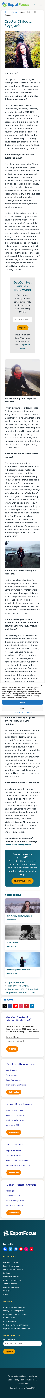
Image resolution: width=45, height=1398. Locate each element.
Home (7, 12)
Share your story (22, 881)
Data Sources (22, 1383)
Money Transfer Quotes (13, 1310)
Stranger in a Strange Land (18, 844)
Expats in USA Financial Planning (16, 1328)
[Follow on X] (5, 1006)
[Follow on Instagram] (21, 1006)
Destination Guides (11, 1262)
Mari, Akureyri (13, 943)
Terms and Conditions (17, 1376)
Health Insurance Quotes (14, 1307)
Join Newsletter (10, 1283)
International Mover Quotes (15, 1314)
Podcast (6, 1273)
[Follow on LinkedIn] (32, 1006)
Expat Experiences (16, 982)
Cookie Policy (15, 712)
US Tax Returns (9, 1321)
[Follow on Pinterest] (26, 1006)
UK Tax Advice (9, 1318)
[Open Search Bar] (35, 5)
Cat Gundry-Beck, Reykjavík (19, 916)
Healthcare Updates (12, 1280)
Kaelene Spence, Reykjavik (18, 969)
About (6, 1294)
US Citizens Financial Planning (15, 1325)
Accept (22, 702)
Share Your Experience (13, 1269)
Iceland (15, 12)
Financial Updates (11, 1276)
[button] (42, 685)
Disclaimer (33, 1376)
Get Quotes (14, 1092)
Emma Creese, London (18, 986)
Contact (6, 1291)
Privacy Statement (27, 712)
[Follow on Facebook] (10, 1006)
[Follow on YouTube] (15, 1006)
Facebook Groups (11, 1287)
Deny (22, 708)
